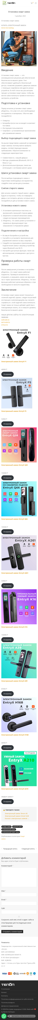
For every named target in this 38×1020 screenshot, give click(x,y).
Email (4, 900)
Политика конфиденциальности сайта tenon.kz (17, 999)
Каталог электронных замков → (17, 818)
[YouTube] (11, 1016)
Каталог (4, 992)
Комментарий (7, 866)
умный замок (18, 826)
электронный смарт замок (11, 832)
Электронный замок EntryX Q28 (17, 816)
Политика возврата (8, 1003)
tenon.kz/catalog (7, 28)
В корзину (7, 374)
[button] (4, 1016)
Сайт (3, 908)
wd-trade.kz (5, 322)
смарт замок (7, 826)
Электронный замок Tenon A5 (16, 813)
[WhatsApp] (8, 1016)
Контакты (4, 996)
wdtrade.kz (5, 320)
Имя (3, 891)
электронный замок (9, 829)
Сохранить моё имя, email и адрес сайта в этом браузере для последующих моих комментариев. (17, 923)
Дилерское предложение (10, 1006)
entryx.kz (4, 325)
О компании (5, 989)
